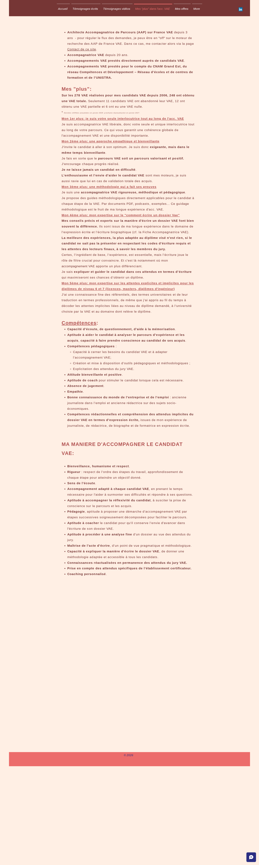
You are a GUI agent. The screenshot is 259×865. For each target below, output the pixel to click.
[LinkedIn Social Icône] (241, 9)
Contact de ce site (81, 49)
